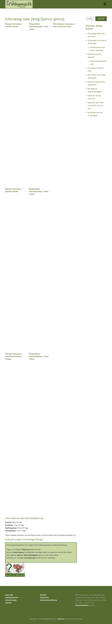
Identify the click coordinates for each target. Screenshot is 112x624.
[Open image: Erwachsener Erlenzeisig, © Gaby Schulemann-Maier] (64, 105)
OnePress (60, 619)
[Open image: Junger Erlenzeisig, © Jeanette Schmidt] (16, 105)
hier (39, 550)
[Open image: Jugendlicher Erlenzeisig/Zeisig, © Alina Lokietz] (40, 105)
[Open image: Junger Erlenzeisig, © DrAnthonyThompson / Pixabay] (16, 435)
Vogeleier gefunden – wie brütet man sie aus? (96, 105)
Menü (105, 4)
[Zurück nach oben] (103, 614)
